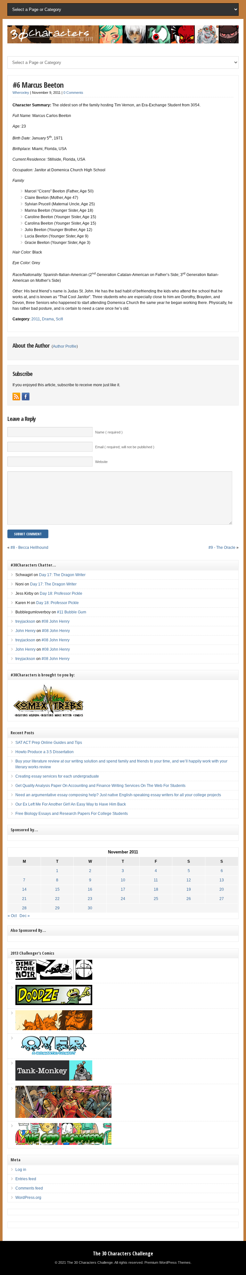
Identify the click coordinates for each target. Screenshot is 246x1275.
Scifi (59, 319)
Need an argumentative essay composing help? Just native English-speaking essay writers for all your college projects (118, 795)
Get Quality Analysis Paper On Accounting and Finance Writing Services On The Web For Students (100, 785)
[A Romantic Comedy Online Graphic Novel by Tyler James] (53, 1054)
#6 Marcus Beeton (37, 84)
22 (57, 898)
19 (188, 889)
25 (156, 898)
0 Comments (73, 92)
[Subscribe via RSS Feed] (16, 396)
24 (123, 898)
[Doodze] (53, 1004)
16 (90, 889)
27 (221, 898)
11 (156, 880)
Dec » (25, 916)
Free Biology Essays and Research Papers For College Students (71, 813)
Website (101, 462)
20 (221, 889)
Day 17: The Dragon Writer (62, 575)
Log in (20, 1169)
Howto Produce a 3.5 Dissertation (44, 752)
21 (24, 898)
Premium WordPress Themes (167, 1262)
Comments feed (29, 1188)
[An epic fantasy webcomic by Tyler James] (63, 1116)
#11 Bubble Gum (71, 612)
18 (156, 889)
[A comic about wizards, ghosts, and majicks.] (53, 1029)
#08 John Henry (56, 621)
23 (90, 898)
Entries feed (25, 1179)
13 (221, 880)
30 (90, 908)
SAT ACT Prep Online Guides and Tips (48, 742)
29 (57, 908)
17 (123, 889)
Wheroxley (20, 92)
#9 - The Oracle (222, 547)
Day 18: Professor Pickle (61, 593)
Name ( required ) (109, 432)
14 (24, 889)
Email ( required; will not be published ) (124, 447)
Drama (48, 319)
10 (123, 880)
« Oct (12, 916)
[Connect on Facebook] (25, 396)
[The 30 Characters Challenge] (123, 42)
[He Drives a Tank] (53, 1079)
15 (57, 889)
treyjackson (25, 621)
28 (24, 908)
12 (188, 880)
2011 (35, 319)
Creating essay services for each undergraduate (57, 776)
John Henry (25, 631)
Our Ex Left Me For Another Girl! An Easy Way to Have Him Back (70, 804)
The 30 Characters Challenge (123, 1253)
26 (188, 898)
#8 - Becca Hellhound (29, 547)
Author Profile (65, 346)
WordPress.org (28, 1197)
